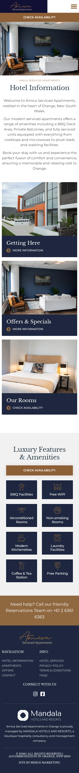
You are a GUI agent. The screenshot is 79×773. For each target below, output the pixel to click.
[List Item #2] (43, 693)
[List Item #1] (36, 693)
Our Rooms (21, 400)
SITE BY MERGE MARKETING (39, 762)
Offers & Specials (28, 321)
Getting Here (23, 243)
